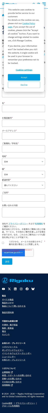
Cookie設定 (7, 403)
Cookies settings (24, 69)
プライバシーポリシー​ (25, 403)
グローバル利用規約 (11, 405)
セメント (6, 334)
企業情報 (6, 372)
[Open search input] (34, 3)
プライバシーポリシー (18, 223)
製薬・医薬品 (8, 328)
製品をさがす (8, 302)
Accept (24, 77)
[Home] (3, 15)
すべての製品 (8, 299)
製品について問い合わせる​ (14, 305)
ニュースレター (9, 356)
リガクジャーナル (10, 346)
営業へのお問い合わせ (12, 378)
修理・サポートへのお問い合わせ (16, 375)
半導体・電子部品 (10, 324)
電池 (4, 331)
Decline (24, 84)
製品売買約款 (8, 312)
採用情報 (6, 384)
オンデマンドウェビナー (13, 350)
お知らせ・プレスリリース (13, 359)
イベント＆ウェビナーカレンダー (17, 353)
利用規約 (39, 223)
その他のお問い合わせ (12, 381)
